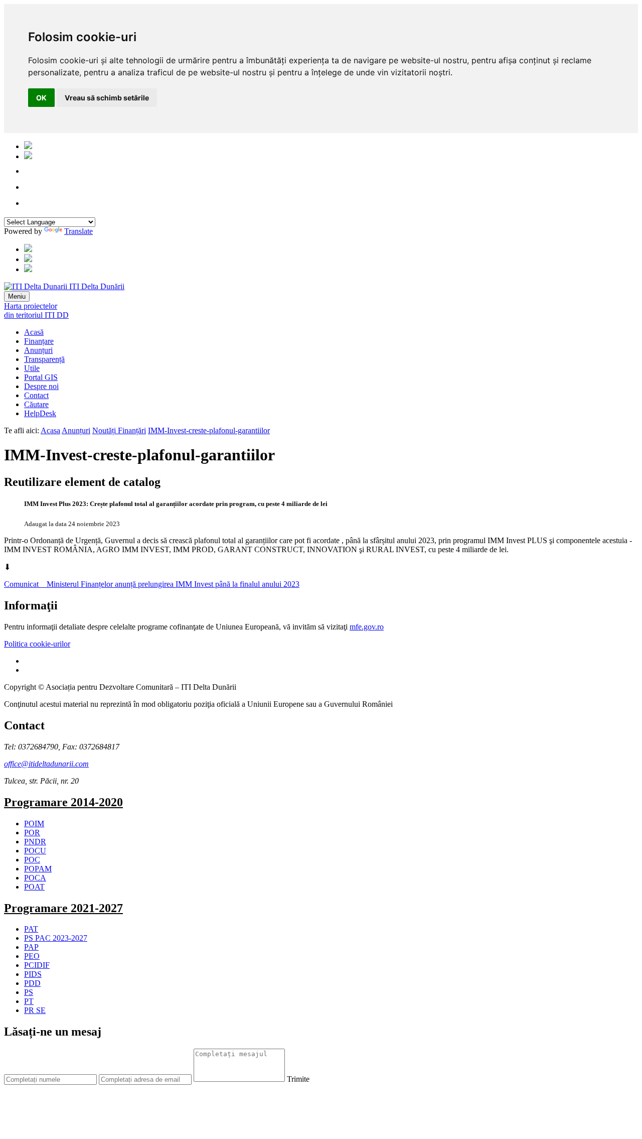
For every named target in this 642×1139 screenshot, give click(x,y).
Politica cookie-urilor (37, 644)
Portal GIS (41, 377)
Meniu (17, 296)
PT (29, 1001)
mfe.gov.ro (367, 626)
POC (32, 859)
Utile (32, 368)
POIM (34, 823)
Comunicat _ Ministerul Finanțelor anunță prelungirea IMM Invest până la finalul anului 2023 (151, 584)
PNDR (35, 841)
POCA (35, 877)
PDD (32, 983)
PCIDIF (37, 965)
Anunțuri (38, 350)
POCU (35, 850)
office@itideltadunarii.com (46, 764)
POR (32, 832)
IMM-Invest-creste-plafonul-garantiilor (209, 430)
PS (28, 992)
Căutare (36, 404)
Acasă (34, 332)
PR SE (35, 1010)
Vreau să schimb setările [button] (107, 97)
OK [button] (41, 97)
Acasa (50, 430)
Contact (36, 395)
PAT (31, 929)
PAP (31, 947)
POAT (34, 886)
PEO (32, 956)
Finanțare (39, 341)
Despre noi (41, 386)
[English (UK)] (28, 156)
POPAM (38, 868)
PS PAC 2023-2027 (55, 938)
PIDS (33, 974)
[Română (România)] (28, 146)
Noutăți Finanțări (119, 430)
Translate (78, 231)
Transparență (44, 359)
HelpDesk (40, 413)
